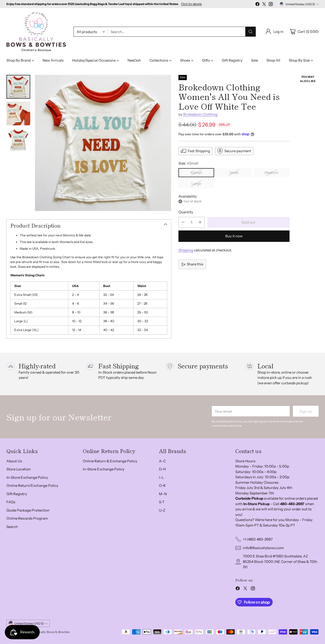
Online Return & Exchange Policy (110, 461)
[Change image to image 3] (18, 140)
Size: (188, 163)
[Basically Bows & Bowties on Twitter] (264, 5)
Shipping (185, 250)
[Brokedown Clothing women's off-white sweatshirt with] (103, 143)
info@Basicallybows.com (263, 548)
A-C (162, 461)
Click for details (191, 4)
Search (12, 526)
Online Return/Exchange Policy (32, 485)
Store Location (18, 469)
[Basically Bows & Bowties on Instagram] (270, 5)
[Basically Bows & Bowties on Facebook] (257, 5)
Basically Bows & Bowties (51, 632)
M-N (163, 494)
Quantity (185, 212)
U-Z (162, 510)
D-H (162, 469)
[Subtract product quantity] (183, 222)
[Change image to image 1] (18, 87)
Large (196, 183)
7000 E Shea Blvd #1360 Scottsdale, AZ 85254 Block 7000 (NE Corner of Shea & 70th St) (280, 561)
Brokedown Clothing (200, 114)
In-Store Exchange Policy (27, 477)
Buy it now (234, 236)
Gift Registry (16, 494)
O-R (162, 485)
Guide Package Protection (27, 510)
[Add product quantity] (200, 222)
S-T (162, 502)
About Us (14, 461)
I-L (161, 477)
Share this (195, 264)
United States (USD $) (300, 4)
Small (234, 172)
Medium (271, 172)
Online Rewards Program (27, 518)
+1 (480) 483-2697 (258, 539)
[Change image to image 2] (18, 113)
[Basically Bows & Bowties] (36, 32)
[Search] (250, 32)
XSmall (196, 172)
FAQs (10, 502)
